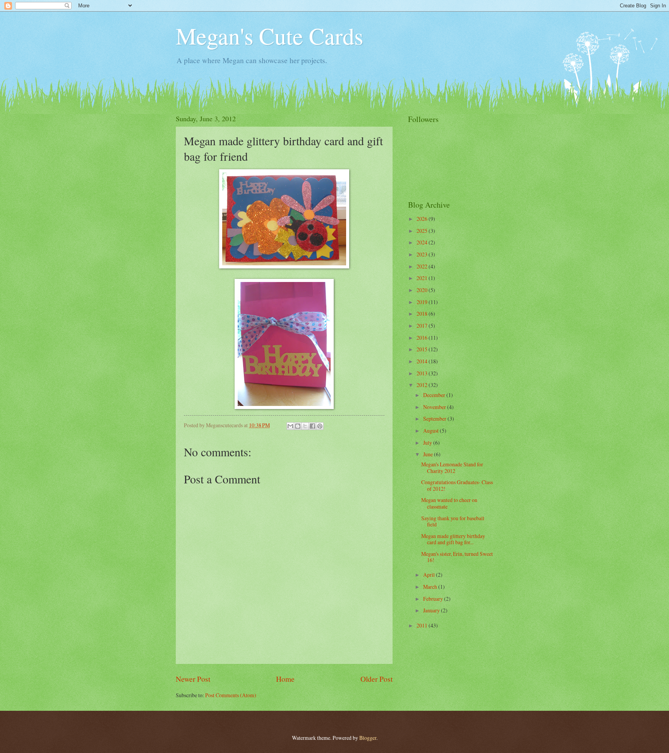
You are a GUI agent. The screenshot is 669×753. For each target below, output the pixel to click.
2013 (423, 373)
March (430, 586)
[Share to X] (305, 426)
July (428, 442)
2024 (423, 242)
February (433, 598)
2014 (423, 361)
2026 (423, 218)
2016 (423, 337)
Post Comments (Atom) (230, 695)
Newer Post (193, 679)
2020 (423, 290)
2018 (423, 313)
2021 (423, 278)
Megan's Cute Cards (269, 35)
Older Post (376, 679)
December (434, 395)
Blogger (367, 737)
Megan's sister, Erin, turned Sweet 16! (457, 557)
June (428, 454)
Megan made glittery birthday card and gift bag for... (453, 539)
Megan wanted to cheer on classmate (449, 503)
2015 (423, 349)
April (429, 574)
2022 (423, 266)
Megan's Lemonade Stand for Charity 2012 (452, 467)
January (432, 610)
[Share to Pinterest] (320, 426)
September (435, 418)
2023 (423, 254)
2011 (423, 625)
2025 (423, 230)
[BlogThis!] (298, 426)
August (431, 430)
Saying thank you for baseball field (452, 521)
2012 (423, 385)
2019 (423, 302)
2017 (423, 325)
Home (285, 679)
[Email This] (290, 426)
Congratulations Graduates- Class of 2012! (457, 485)
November (435, 407)
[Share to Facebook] (312, 426)
